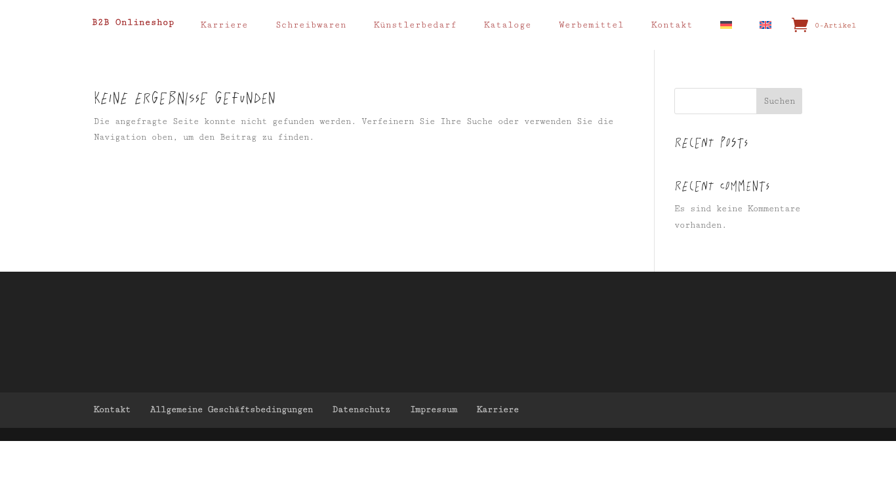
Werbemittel (591, 25)
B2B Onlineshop (133, 22)
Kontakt (672, 25)
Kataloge (507, 25)
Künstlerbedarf (415, 25)
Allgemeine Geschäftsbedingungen (231, 409)
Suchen (779, 101)
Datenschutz (361, 409)
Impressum (433, 409)
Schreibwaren (310, 25)
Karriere (224, 25)
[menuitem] (732, 25)
